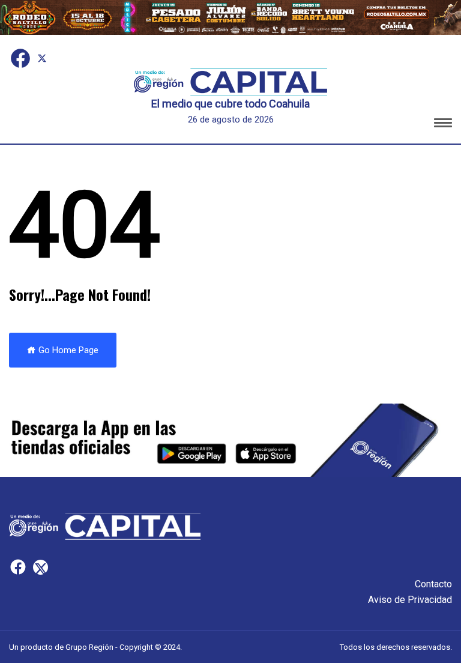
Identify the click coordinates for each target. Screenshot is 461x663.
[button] (443, 125)
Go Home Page (67, 350)
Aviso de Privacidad (410, 599)
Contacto (433, 584)
